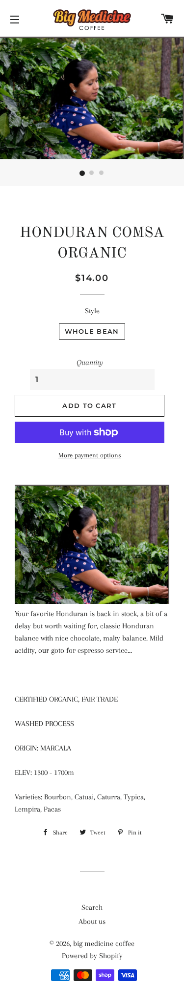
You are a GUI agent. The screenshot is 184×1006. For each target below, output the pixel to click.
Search (92, 907)
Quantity (90, 362)
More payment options (89, 455)
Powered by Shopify (92, 955)
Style (92, 310)
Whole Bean (92, 331)
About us (92, 921)
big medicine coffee (103, 943)
